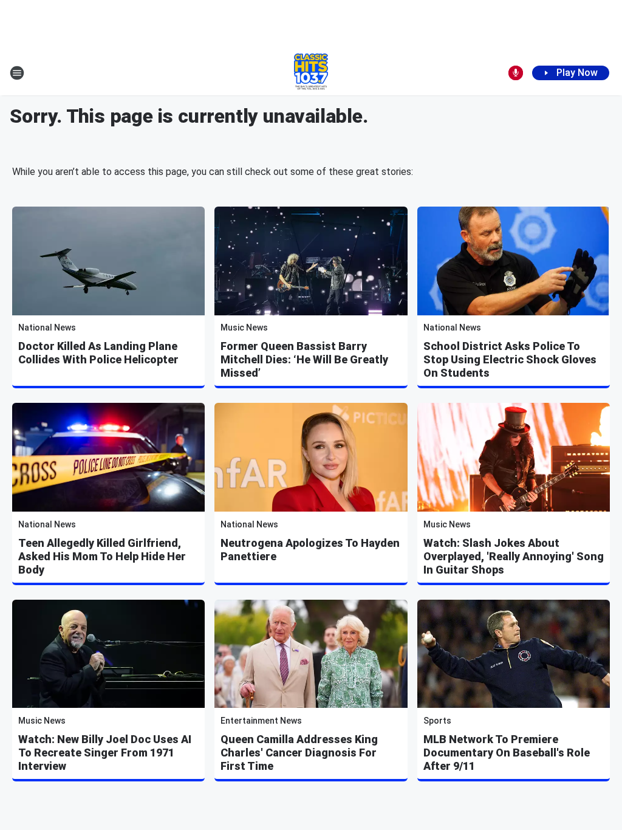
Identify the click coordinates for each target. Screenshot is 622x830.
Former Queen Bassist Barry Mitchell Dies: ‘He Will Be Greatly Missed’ (304, 359)
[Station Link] (311, 72)
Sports (437, 720)
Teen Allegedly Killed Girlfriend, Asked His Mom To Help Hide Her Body (102, 556)
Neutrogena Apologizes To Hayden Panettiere (310, 550)
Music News (244, 327)
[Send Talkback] (515, 73)
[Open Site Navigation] (17, 73)
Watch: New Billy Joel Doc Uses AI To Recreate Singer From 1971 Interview (104, 752)
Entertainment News (261, 720)
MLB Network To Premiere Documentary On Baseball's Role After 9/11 (506, 752)
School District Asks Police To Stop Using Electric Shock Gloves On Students (509, 359)
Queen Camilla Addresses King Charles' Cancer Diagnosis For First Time (299, 752)
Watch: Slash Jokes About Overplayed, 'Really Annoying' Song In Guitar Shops (513, 556)
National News (47, 327)
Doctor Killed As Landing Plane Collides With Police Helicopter (98, 353)
